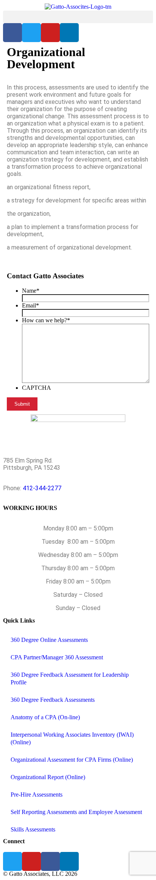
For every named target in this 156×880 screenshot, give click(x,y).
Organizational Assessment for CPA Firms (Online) (72, 759)
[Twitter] (31, 32)
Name (30, 290)
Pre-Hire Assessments (36, 794)
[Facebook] (50, 861)
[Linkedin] (69, 32)
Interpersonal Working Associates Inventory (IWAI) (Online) (72, 738)
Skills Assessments (33, 829)
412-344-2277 (42, 488)
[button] (78, 17)
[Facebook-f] (12, 32)
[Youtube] (50, 32)
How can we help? (46, 320)
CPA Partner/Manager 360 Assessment (57, 657)
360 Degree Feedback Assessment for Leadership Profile (70, 678)
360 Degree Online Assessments (49, 640)
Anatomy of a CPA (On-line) (45, 717)
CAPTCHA (36, 387)
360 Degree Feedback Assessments (53, 699)
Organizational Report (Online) (48, 777)
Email (30, 305)
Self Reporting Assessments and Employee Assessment (76, 812)
